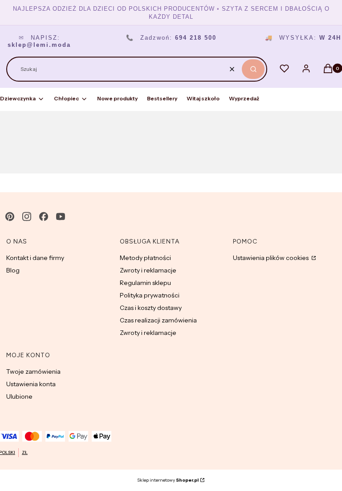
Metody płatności (145, 258)
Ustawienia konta (31, 384)
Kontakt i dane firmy (35, 258)
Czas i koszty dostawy (151, 308)
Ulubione (19, 396)
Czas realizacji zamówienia (158, 320)
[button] (253, 69)
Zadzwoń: (171, 37)
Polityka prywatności (149, 295)
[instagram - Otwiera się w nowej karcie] (26, 216)
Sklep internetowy (168, 480)
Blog (13, 270)
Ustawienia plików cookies (271, 258)
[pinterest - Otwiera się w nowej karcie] (9, 216)
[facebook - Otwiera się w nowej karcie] (43, 216)
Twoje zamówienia (33, 371)
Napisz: (39, 41)
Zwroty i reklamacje (148, 270)
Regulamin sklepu (145, 283)
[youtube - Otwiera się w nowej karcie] (60, 216)
